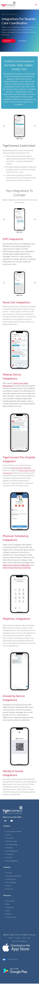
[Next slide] (34, 126)
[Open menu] (36, 4)
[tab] (17, 138)
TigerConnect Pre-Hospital (20, 468)
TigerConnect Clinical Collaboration (16, 565)
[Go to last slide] (4, 126)
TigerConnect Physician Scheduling (16, 568)
